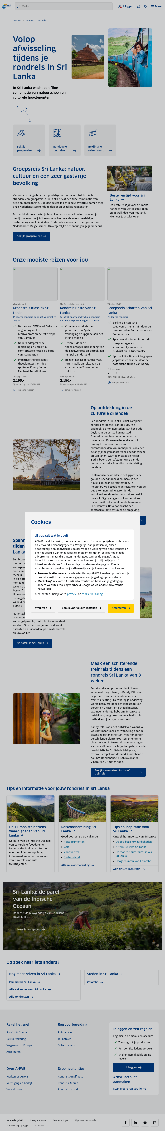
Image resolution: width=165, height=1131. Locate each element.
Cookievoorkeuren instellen (79, 608)
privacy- (72, 594)
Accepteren (119, 608)
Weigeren (41, 608)
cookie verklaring (92, 594)
